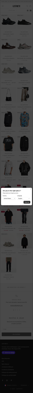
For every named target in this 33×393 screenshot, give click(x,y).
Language (19, 195)
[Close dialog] (31, 189)
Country (5, 195)
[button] (9, 198)
